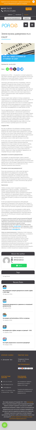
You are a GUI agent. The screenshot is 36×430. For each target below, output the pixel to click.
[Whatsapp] (7, 69)
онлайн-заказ (17, 226)
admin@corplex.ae (19, 260)
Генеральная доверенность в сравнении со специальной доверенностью (17, 305)
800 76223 (7, 8)
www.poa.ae (30, 402)
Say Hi (20, 265)
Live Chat (28, 8)
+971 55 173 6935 (9, 11)
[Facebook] (18, 69)
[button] (4, 425)
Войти (27, 18)
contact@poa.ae (16, 229)
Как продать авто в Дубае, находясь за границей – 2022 (17, 330)
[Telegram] (21, 69)
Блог (11, 359)
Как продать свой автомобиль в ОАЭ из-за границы (16, 318)
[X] (14, 69)
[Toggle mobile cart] (25, 24)
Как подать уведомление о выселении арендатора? (16, 342)
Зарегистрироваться (13, 18)
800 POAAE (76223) (8, 384)
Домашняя (6, 359)
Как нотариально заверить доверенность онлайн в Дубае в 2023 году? (18, 291)
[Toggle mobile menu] (32, 24)
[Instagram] (11, 69)
